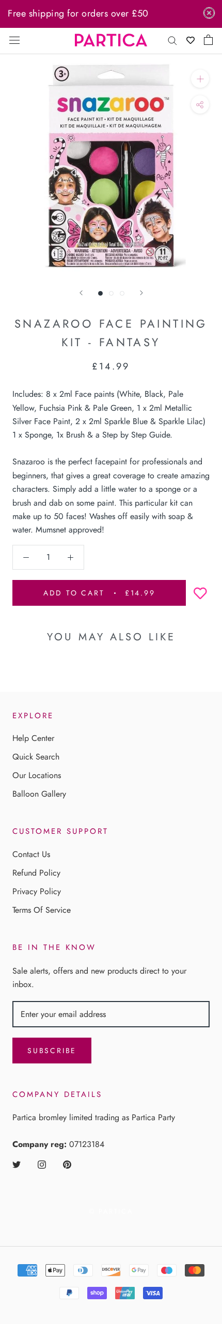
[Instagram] (42, 1164)
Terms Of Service (41, 910)
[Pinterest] (67, 1164)
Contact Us (31, 854)
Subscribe (51, 1050)
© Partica (111, 1211)
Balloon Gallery (39, 794)
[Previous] (81, 292)
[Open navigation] (14, 40)
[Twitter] (16, 1164)
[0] (208, 40)
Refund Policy (36, 873)
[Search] (172, 39)
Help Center (33, 738)
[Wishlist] (190, 40)
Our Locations (36, 775)
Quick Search (35, 757)
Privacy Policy (36, 891)
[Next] (141, 292)
